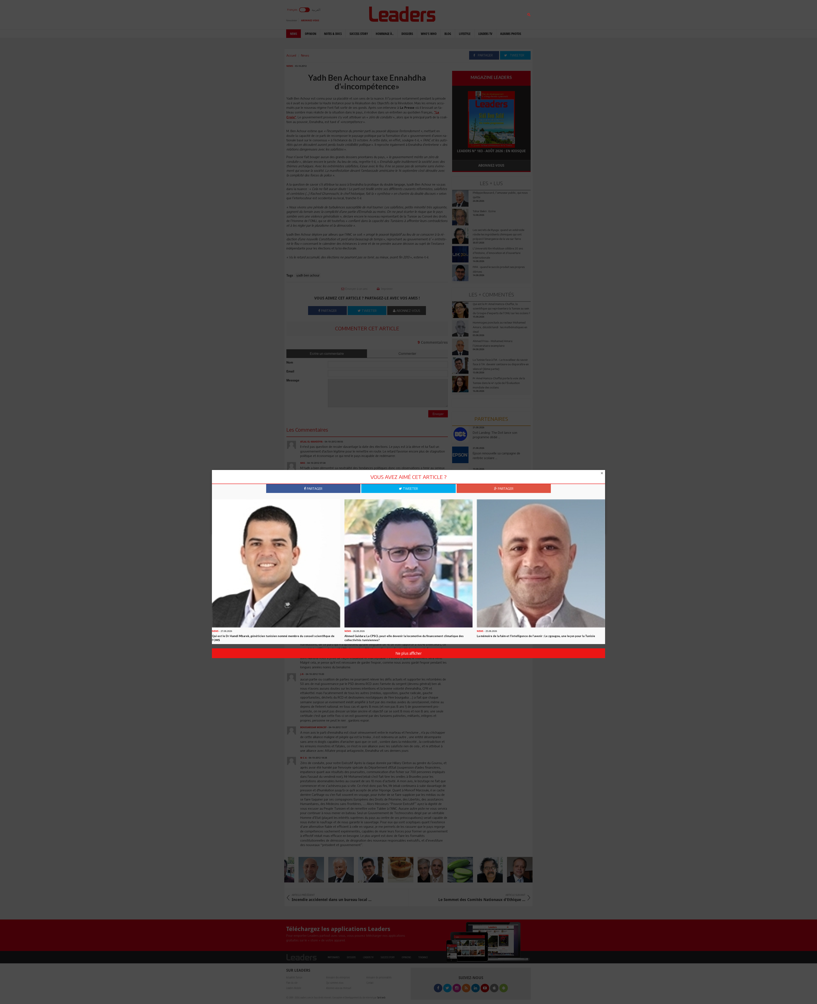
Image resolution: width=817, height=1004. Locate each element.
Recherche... (462, 13)
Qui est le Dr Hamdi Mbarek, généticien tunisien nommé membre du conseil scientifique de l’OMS (273, 638)
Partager (314, 488)
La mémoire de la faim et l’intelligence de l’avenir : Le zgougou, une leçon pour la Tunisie (536, 636)
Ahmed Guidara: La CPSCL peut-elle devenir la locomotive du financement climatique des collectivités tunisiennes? (404, 638)
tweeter (410, 488)
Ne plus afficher (409, 653)
